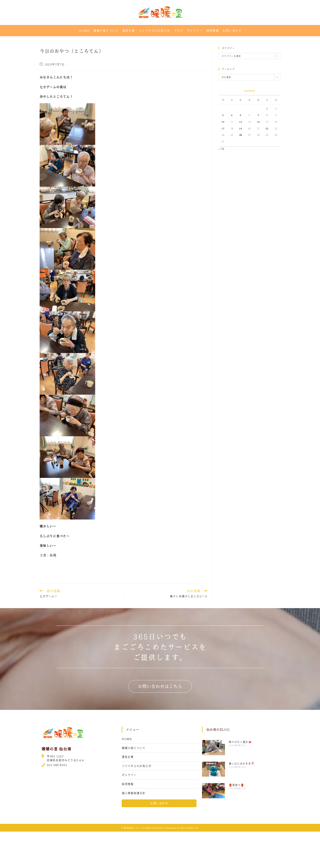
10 (222, 122)
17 (222, 128)
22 (267, 128)
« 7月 (221, 149)
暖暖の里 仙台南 (56, 749)
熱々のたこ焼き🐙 (240, 741)
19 (240, 128)
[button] (160, 686)
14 (258, 122)
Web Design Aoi (189, 828)
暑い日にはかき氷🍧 (241, 763)
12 (240, 122)
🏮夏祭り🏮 (236, 785)
